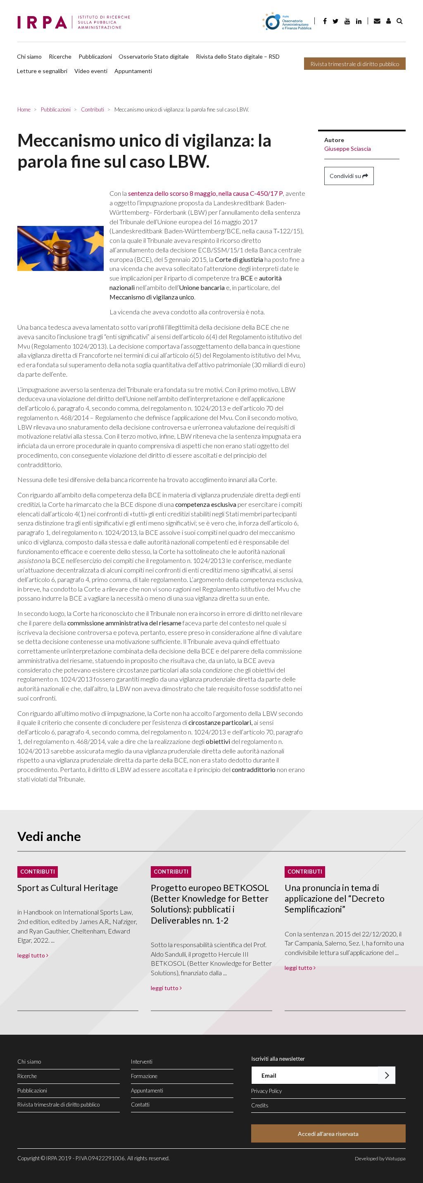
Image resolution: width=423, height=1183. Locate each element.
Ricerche (60, 56)
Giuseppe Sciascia (347, 148)
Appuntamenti (133, 70)
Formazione (144, 1076)
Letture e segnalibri (42, 70)
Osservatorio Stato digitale (154, 56)
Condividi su (346, 175)
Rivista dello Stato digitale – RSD (238, 56)
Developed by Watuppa (380, 1158)
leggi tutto (31, 955)
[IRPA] (76, 23)
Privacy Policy (266, 1091)
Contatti (140, 1104)
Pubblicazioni (95, 56)
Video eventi (90, 70)
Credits (260, 1105)
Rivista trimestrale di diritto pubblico (354, 63)
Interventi (141, 1061)
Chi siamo (29, 56)
